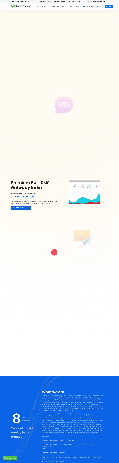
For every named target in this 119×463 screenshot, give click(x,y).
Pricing (44, 6)
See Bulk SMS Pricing (21, 208)
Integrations (74, 6)
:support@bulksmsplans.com (56, 449)
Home (37, 6)
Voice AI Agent (88, 6)
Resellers (52, 6)
